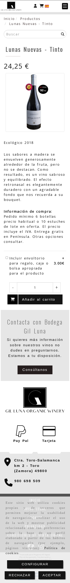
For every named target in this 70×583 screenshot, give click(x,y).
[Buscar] (62, 34)
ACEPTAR (52, 575)
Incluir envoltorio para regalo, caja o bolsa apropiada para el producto (29, 265)
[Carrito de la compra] (41, 6)
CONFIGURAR (35, 564)
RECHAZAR (19, 575)
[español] (47, 6)
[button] (35, 6)
